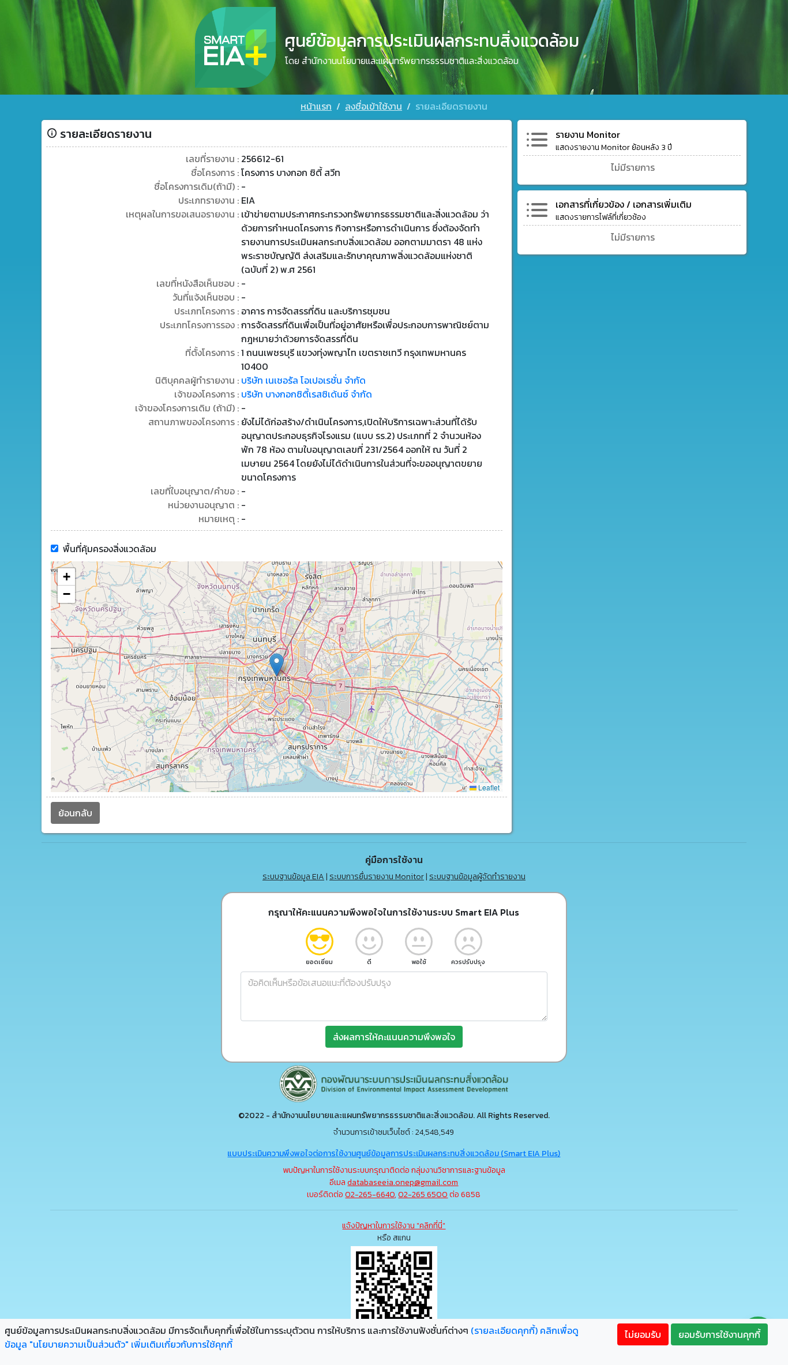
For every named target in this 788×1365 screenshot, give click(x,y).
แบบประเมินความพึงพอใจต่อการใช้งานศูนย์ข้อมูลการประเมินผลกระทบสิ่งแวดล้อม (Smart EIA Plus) (393, 1154)
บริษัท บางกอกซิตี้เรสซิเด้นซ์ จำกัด (306, 394)
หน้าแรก (316, 106)
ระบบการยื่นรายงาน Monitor (376, 877)
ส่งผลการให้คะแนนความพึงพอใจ (394, 1037)
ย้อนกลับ (75, 813)
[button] (276, 665)
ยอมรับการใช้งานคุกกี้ (719, 1334)
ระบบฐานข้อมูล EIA (293, 877)
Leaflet (488, 787)
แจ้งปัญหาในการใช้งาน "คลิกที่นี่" (393, 1226)
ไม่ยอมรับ (643, 1334)
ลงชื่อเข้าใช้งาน (373, 106)
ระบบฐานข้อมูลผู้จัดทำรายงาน (477, 877)
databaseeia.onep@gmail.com (402, 1182)
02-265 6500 (423, 1194)
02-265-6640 (370, 1194)
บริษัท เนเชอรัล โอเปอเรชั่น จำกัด (303, 380)
